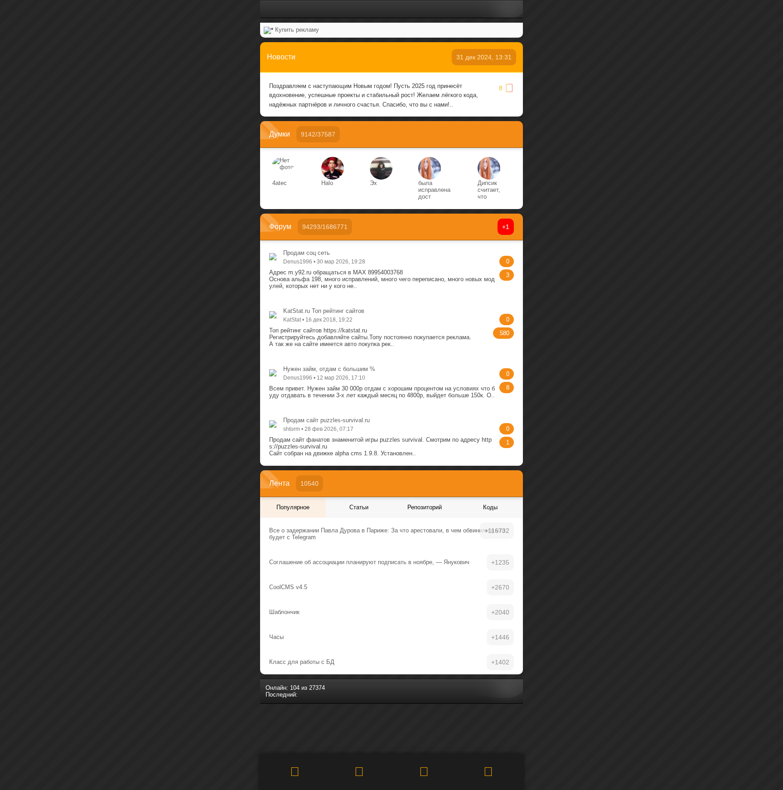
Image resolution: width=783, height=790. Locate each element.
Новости (281, 57)
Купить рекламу (297, 29)
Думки (279, 134)
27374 (317, 687)
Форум (280, 226)
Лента (279, 483)
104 (295, 687)
